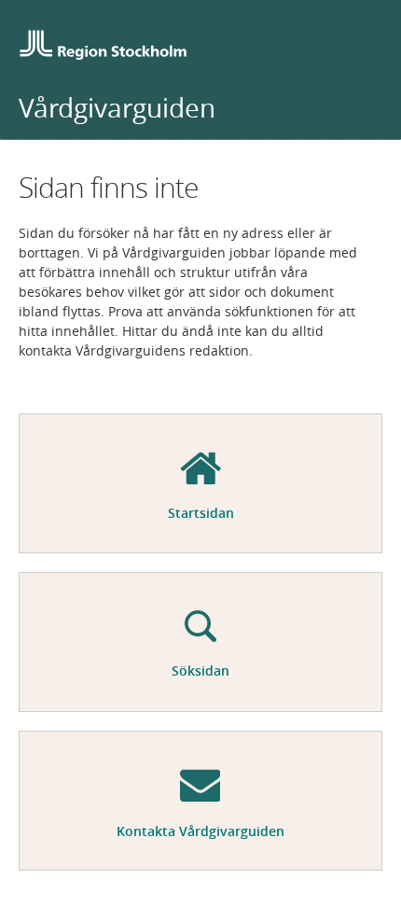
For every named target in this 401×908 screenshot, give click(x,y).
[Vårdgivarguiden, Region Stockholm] (102, 47)
